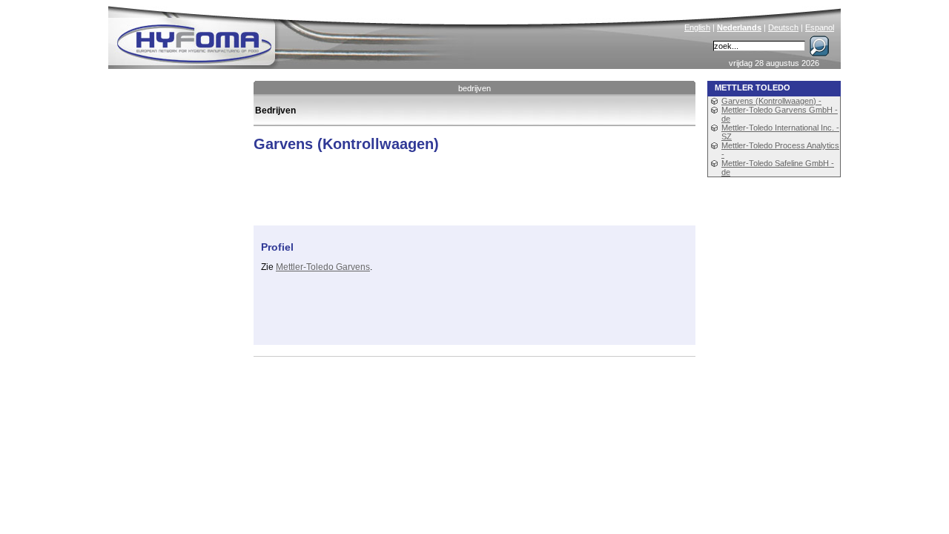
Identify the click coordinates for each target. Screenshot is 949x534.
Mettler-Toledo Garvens (323, 267)
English (697, 27)
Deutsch (783, 27)
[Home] (294, 34)
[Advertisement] (434, 315)
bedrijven (474, 88)
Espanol (819, 27)
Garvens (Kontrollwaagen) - (771, 100)
